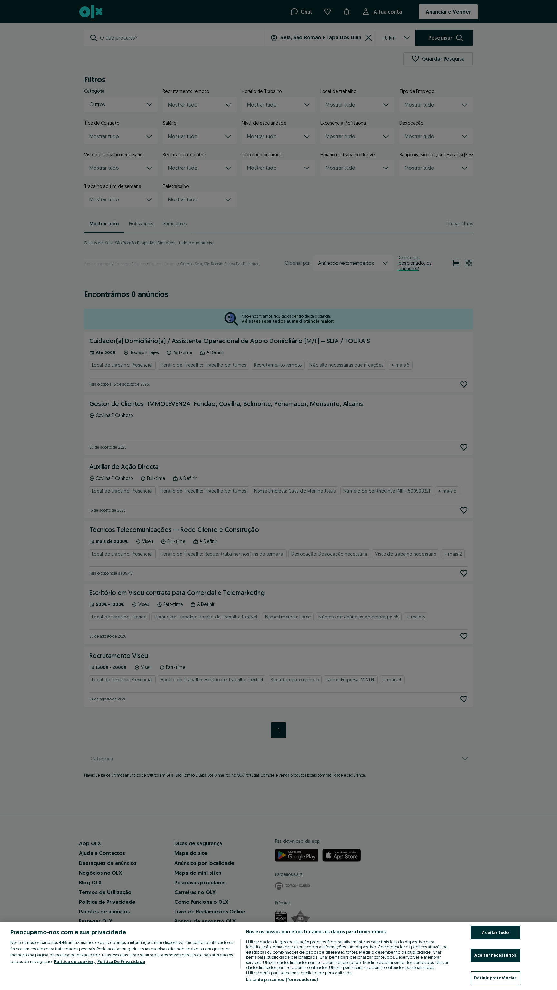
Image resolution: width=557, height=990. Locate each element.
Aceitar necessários (495, 955)
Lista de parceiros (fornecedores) (282, 979)
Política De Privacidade (121, 961)
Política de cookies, (75, 961)
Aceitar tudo (495, 932)
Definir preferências (495, 977)
